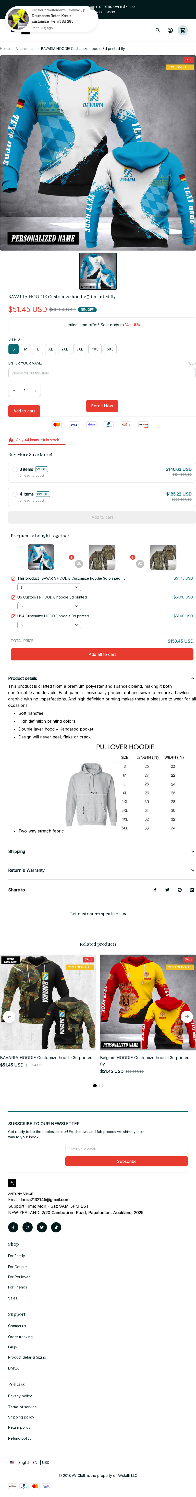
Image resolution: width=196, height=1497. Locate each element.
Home (5, 48)
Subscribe (127, 1161)
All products (25, 48)
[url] (45, 1199)
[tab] (94, 1085)
